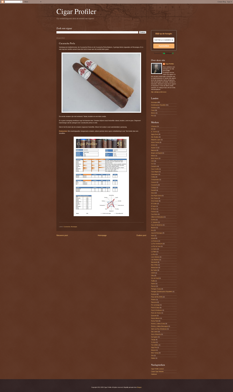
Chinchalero (154, 174)
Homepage (102, 235)
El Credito (154, 203)
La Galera (154, 249)
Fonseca (153, 211)
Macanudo (154, 262)
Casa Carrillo (155, 169)
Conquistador (155, 179)
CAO (152, 161)
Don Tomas (154, 198)
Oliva (152, 275)
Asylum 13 (154, 147)
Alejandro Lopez (156, 139)
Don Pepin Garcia (156, 195)
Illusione (153, 227)
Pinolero (153, 299)
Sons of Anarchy (156, 334)
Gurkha (153, 219)
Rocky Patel (154, 321)
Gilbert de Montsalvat (157, 217)
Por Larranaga (155, 305)
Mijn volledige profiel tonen (158, 92)
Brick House (154, 158)
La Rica (153, 254)
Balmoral (153, 150)
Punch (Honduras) (156, 310)
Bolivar (153, 155)
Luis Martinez (155, 259)
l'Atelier (153, 358)
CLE (152, 163)
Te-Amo (153, 342)
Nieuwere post (62, 235)
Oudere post (141, 235)
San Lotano (154, 331)
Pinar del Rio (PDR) (157, 297)
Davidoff (153, 190)
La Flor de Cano (156, 246)
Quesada (154, 315)
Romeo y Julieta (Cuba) (158, 323)
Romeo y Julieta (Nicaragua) (159, 326)
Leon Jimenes (155, 257)
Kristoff (153, 238)
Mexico (153, 113)
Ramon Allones (155, 318)
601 (152, 129)
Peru (152, 115)
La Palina (153, 251)
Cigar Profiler (76, 11)
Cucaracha (67, 226)
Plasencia (154, 302)
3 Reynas (154, 126)
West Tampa (154, 353)
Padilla (153, 281)
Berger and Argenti (156, 153)
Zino (152, 355)
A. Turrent (154, 131)
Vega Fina (154, 347)
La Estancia (154, 241)
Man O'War (154, 265)
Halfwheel (154, 374)
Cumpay (153, 187)
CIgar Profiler (169, 64)
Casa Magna (155, 171)
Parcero (153, 286)
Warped (153, 350)
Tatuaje (153, 339)
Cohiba (153, 177)
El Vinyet (153, 209)
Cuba (152, 110)
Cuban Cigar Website (157, 371)
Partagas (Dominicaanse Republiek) (161, 291)
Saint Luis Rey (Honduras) (159, 329)
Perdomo (153, 294)
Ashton (153, 145)
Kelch (152, 235)
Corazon (153, 182)
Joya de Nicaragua (156, 233)
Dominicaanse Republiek (158, 105)
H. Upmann (154, 222)
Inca (152, 230)
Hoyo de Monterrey (156, 225)
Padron (153, 283)
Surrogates (154, 337)
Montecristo (154, 267)
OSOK (153, 273)
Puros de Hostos (156, 313)
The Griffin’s (154, 345)
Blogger (139, 387)
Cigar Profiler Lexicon (157, 369)
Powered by (158, 53)
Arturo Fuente (155, 142)
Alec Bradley (154, 137)
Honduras (154, 107)
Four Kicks (154, 214)
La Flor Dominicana (156, 243)
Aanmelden (164, 46)
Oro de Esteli (155, 278)
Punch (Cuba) (155, 307)
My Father (154, 270)
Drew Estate (154, 201)
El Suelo (153, 206)
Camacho (154, 166)
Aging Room (154, 134)
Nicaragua (74, 226)
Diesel (153, 193)
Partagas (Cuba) (156, 289)
